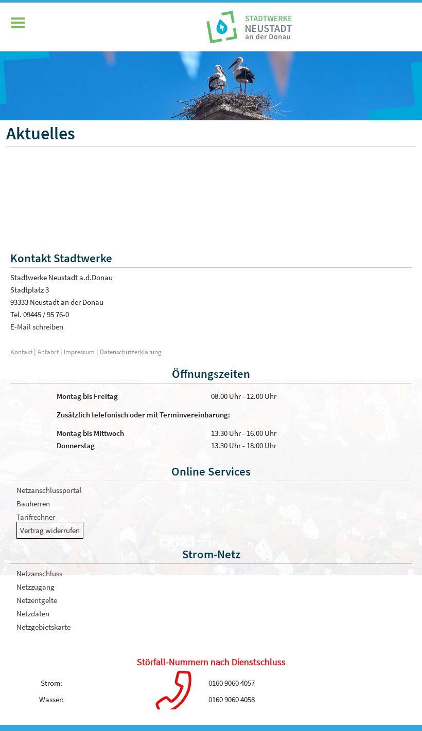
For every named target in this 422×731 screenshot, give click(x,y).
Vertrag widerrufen (50, 530)
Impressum (79, 352)
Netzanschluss (39, 573)
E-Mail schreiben (36, 327)
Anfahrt (49, 352)
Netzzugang (35, 587)
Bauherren (33, 503)
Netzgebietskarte (43, 627)
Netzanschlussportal (49, 490)
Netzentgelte (36, 600)
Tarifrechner (35, 517)
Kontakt (21, 352)
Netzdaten (32, 613)
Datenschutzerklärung (131, 352)
